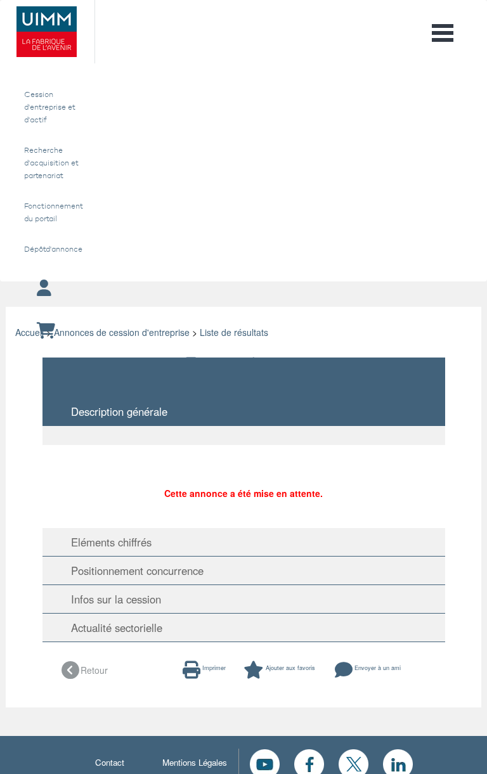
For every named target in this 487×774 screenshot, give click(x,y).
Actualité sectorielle (112, 627)
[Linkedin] (397, 762)
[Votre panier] (243, 331)
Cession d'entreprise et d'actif (49, 107)
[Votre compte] (243, 289)
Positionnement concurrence (133, 570)
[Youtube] (264, 762)
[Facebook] (309, 762)
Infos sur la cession (111, 599)
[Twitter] (353, 762)
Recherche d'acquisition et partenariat (51, 163)
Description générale (114, 411)
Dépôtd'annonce (51, 249)
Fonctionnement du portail (51, 212)
